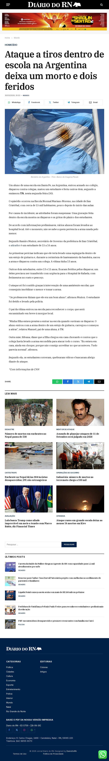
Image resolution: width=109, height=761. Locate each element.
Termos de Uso (19, 754)
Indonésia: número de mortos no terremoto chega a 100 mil (74, 479)
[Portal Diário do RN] (54, 4)
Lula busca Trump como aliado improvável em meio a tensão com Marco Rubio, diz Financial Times (28, 523)
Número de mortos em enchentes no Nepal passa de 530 (25, 435)
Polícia (21, 625)
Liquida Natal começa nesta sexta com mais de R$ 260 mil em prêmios (51, 592)
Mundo (26, 95)
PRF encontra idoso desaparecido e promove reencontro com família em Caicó (56, 621)
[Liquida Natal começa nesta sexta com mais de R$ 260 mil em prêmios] (10, 595)
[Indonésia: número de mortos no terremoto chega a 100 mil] (80, 455)
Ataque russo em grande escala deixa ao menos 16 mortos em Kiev (79, 522)
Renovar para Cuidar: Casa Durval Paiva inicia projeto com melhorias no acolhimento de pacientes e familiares (59, 579)
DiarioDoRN (71, 751)
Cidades (21, 570)
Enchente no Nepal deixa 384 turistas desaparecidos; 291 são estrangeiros (26, 479)
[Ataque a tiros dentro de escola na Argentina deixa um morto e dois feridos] (54, 141)
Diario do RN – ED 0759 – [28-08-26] (23, 725)
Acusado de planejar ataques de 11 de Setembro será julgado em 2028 (77, 435)
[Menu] (8, 4)
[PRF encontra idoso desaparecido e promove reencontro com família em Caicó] (10, 624)
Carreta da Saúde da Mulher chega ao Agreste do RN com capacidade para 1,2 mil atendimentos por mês (56, 565)
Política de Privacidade (53, 754)
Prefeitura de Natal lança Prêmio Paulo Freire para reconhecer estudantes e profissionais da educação (60, 608)
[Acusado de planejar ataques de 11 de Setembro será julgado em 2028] (80, 412)
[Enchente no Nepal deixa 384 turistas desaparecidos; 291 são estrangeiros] (29, 455)
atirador (15, 245)
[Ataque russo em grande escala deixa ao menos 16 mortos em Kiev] (80, 499)
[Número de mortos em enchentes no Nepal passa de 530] (29, 412)
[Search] (101, 4)
